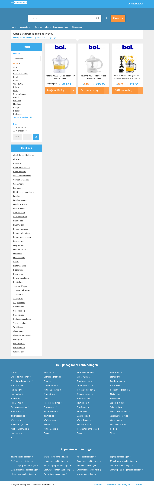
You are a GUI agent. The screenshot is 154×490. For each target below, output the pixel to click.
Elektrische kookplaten (23, 192)
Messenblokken (20, 249)
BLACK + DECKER (20, 73)
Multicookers (19, 257)
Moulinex (17, 104)
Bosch (15, 77)
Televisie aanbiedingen (21, 456)
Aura (15, 67)
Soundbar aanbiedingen (120, 465)
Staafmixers (18, 306)
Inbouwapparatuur (118, 424)
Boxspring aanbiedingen (54, 474)
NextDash (49, 484)
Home (13, 27)
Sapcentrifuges (20, 286)
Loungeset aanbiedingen (55, 461)
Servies (80, 433)
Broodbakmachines (21, 167)
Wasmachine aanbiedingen (56, 456)
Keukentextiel (50, 428)
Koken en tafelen (42, 27)
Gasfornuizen (19, 212)
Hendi (16, 97)
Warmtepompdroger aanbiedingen (125, 469)
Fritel (15, 90)
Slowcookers (18, 294)
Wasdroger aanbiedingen (88, 469)
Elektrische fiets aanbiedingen (24, 469)
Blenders (17, 163)
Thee (112, 433)
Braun (15, 80)
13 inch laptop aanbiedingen (122, 461)
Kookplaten (18, 241)
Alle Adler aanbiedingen (23, 155)
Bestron (16, 70)
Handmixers (18, 225)
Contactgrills (18, 184)
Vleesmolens (18, 331)
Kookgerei (15, 433)
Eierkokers (17, 188)
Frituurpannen (19, 208)
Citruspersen (77, 27)
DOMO (16, 87)
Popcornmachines (21, 278)
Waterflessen (19, 347)
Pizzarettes (18, 274)
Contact (138, 484)
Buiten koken (83, 424)
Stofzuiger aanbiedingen (22, 461)
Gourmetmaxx (19, 94)
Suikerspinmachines (22, 319)
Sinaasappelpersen (21, 290)
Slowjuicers (18, 298)
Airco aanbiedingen (85, 456)
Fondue (16, 196)
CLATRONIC (18, 83)
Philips (16, 107)
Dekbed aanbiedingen (86, 465)
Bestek (47, 424)
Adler (15, 63)
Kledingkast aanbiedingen (22, 474)
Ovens (16, 261)
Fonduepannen (19, 200)
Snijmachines (19, 302)
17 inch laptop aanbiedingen (56, 465)
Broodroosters (19, 171)
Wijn (13, 437)
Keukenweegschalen (22, 237)
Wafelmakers (19, 343)
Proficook (17, 114)
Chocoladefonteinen (22, 175)
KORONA (17, 100)
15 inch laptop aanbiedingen (23, 465)
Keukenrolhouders (21, 233)
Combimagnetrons (21, 179)
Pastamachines (19, 265)
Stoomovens (18, 315)
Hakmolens (18, 220)
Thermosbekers (20, 323)
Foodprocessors (20, 204)
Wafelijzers (18, 339)
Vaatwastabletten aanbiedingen (58, 469)
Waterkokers (18, 351)
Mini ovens (17, 253)
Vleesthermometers (22, 335)
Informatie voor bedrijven (118, 484)
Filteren (26, 46)
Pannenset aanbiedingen (88, 461)
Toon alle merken (20, 117)
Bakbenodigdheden (19, 424)
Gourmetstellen (20, 216)
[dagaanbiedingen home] (19, 3)
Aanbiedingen (25, 27)
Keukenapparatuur (60, 27)
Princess (16, 110)
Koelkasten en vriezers (87, 428)
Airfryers (17, 159)
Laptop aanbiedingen (119, 456)
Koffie (112, 428)
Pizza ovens (18, 270)
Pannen (47, 433)
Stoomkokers (19, 310)
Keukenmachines (20, 229)
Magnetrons (18, 245)
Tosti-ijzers (18, 327)
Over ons (98, 484)
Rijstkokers (18, 282)
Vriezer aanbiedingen (86, 474)
